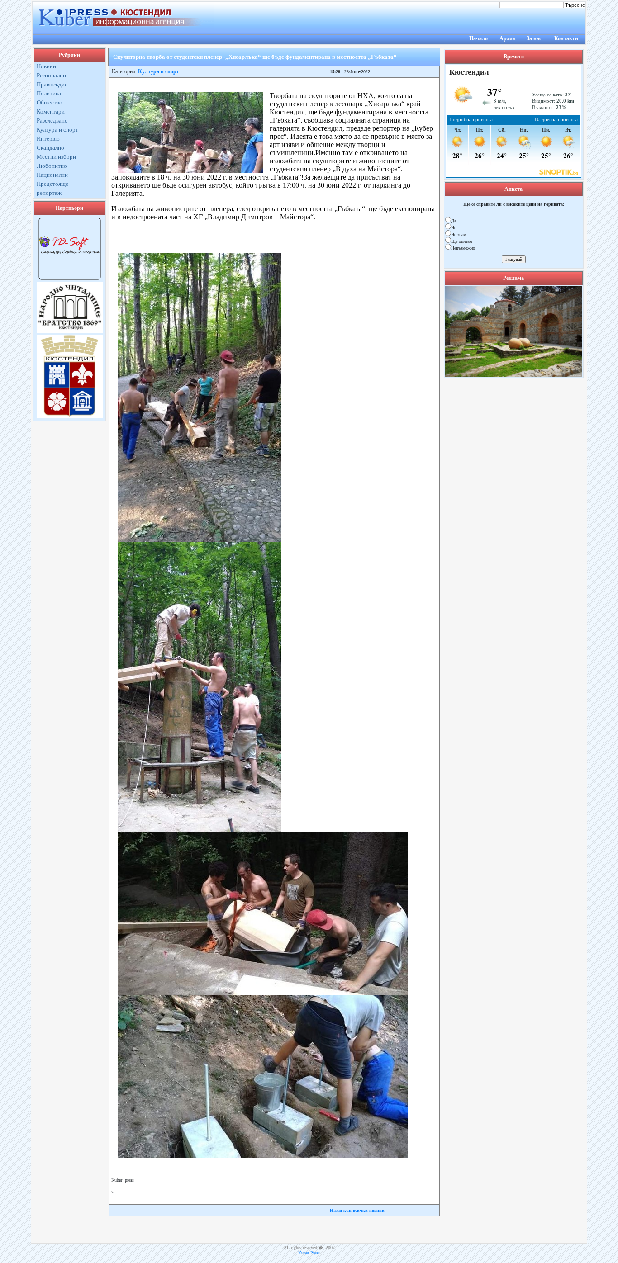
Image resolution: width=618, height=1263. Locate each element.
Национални (52, 174)
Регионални (51, 75)
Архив (507, 38)
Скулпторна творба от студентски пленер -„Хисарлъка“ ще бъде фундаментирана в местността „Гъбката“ (255, 56)
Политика (49, 93)
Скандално (50, 147)
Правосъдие (52, 84)
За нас (534, 38)
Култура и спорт (57, 129)
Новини (46, 66)
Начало (478, 38)
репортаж (49, 192)
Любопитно (52, 165)
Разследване (52, 120)
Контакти (566, 38)
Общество (49, 102)
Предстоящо (53, 183)
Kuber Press (309, 1252)
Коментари (51, 111)
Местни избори (56, 156)
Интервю (48, 138)
